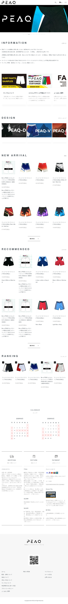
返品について (5, 577)
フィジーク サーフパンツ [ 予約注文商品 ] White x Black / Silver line (59, 180)
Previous (4, 368)
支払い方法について (7, 580)
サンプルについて (8, 93)
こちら (23, 63)
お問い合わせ (48, 577)
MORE (32, 238)
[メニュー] (65, 2)
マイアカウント (49, 571)
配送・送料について (7, 574)
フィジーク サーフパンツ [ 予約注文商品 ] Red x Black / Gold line (8, 224)
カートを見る (48, 574)
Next (63, 368)
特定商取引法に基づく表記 (9, 585)
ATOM (28, 571)
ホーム (3, 571)
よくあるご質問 (58, 93)
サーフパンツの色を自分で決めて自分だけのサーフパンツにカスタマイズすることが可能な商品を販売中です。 (31, 60)
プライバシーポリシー (7, 588)
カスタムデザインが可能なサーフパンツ (39, 93)
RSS (24, 571)
